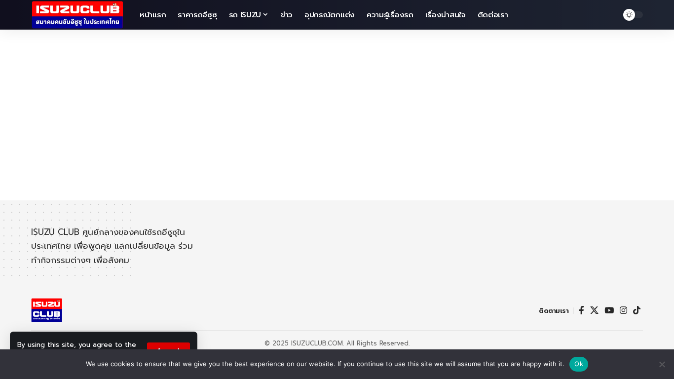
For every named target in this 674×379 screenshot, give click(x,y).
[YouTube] (609, 310)
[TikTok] (637, 310)
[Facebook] (581, 310)
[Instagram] (623, 310)
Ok (578, 364)
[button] (608, 15)
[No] (662, 364)
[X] (594, 310)
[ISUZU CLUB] (77, 15)
